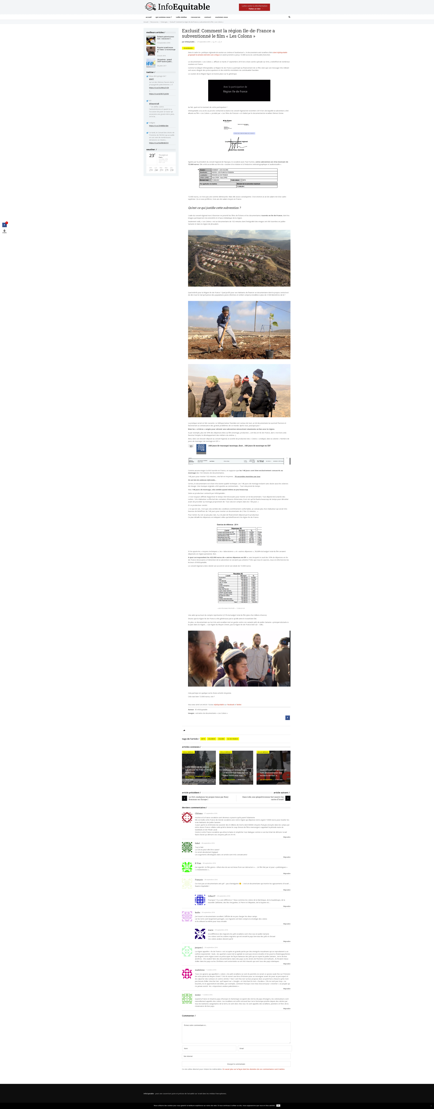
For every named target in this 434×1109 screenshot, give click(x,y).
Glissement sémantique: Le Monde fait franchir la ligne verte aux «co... (235, 772)
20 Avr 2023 (189, 780)
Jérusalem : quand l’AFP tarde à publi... (165, 60)
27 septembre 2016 (203, 42)
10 (215, 42)
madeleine (200, 970)
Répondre (286, 837)
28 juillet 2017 (161, 66)
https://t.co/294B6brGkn (158, 125)
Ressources (154, 22)
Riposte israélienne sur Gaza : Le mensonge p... (166, 49)
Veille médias (188, 752)
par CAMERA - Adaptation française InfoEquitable (198, 777)
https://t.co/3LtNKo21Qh (159, 87)
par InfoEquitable (188, 42)
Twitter (238, 704)
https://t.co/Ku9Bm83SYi (159, 143)
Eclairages (164, 22)
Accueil (146, 22)
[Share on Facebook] (287, 719)
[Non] (431, 1106)
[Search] (289, 17)
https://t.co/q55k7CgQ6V (159, 94)
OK (278, 1105)
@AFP (151, 79)
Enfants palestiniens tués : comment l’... (165, 38)
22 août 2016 (161, 56)
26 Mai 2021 (241, 780)
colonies (211, 739)
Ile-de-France (232, 739)
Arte (203, 739)
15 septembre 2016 (163, 43)
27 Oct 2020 (278, 780)
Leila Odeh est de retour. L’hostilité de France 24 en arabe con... (198, 770)
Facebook (230, 704)
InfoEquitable (219, 704)
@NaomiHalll (154, 103)
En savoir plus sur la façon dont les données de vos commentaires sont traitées (254, 1069)
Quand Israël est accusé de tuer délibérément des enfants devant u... (273, 772)
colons (221, 739)
